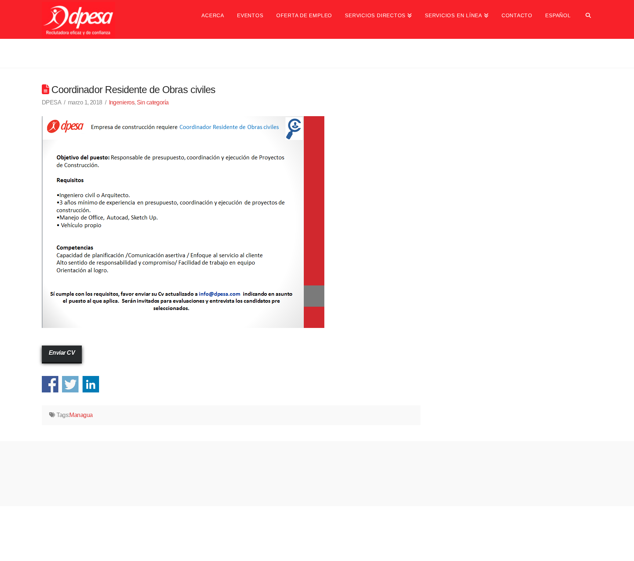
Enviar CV (62, 353)
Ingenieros (121, 102)
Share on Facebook (50, 384)
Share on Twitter (70, 384)
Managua (80, 415)
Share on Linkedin (91, 384)
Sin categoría (153, 102)
